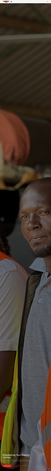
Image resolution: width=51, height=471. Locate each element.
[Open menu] (47, 1)
